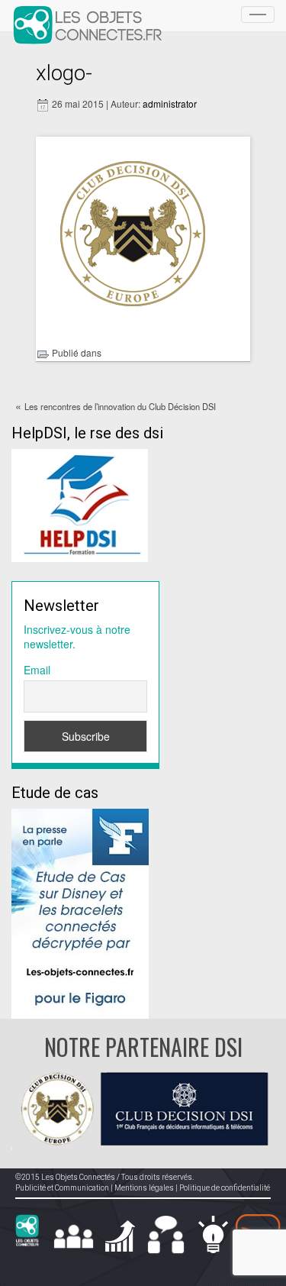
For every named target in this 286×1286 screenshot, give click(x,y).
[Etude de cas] (80, 911)
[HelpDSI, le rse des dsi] (79, 503)
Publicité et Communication (62, 1188)
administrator (170, 103)
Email (37, 669)
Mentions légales (144, 1188)
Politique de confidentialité (224, 1188)
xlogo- (64, 73)
